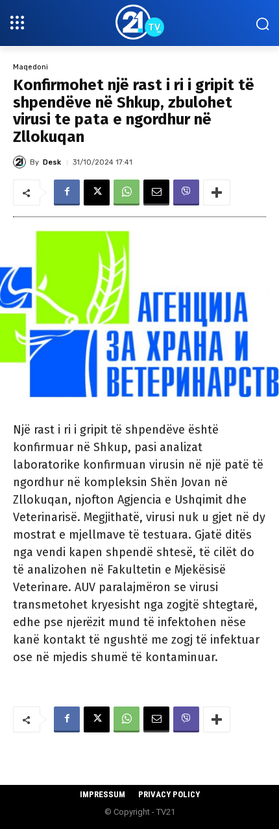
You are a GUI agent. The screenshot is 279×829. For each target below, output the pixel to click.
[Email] (156, 192)
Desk (52, 162)
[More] (216, 192)
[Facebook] (67, 192)
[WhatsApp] (127, 192)
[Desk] (21, 162)
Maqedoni (30, 67)
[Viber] (186, 192)
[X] (97, 192)
